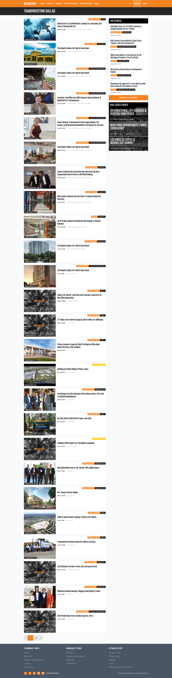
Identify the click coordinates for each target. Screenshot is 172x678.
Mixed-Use (101, 562)
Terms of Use (114, 656)
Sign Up (137, 3)
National (94, 216)
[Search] (130, 3)
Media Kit (28, 656)
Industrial (102, 167)
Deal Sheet (101, 44)
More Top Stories (128, 98)
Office (103, 290)
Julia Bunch (71, 323)
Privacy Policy (115, 653)
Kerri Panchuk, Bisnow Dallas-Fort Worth (80, 29)
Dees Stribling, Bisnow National (77, 227)
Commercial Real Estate (97, 68)
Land (103, 19)
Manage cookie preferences (120, 667)
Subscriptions (86, 3)
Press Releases (70, 3)
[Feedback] (43, 673)
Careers (58, 3)
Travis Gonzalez (72, 372)
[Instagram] (38, 673)
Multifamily (101, 587)
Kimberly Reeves (72, 273)
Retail (103, 513)
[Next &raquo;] (41, 638)
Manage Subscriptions (75, 656)
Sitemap (112, 660)
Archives (70, 653)
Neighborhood (100, 389)
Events (50, 3)
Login (144, 3)
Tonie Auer (70, 594)
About (96, 3)
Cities (42, 3)
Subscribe (70, 660)
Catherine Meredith (73, 569)
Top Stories (71, 663)
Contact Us (28, 667)
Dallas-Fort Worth (94, 19)
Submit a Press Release (33, 660)
